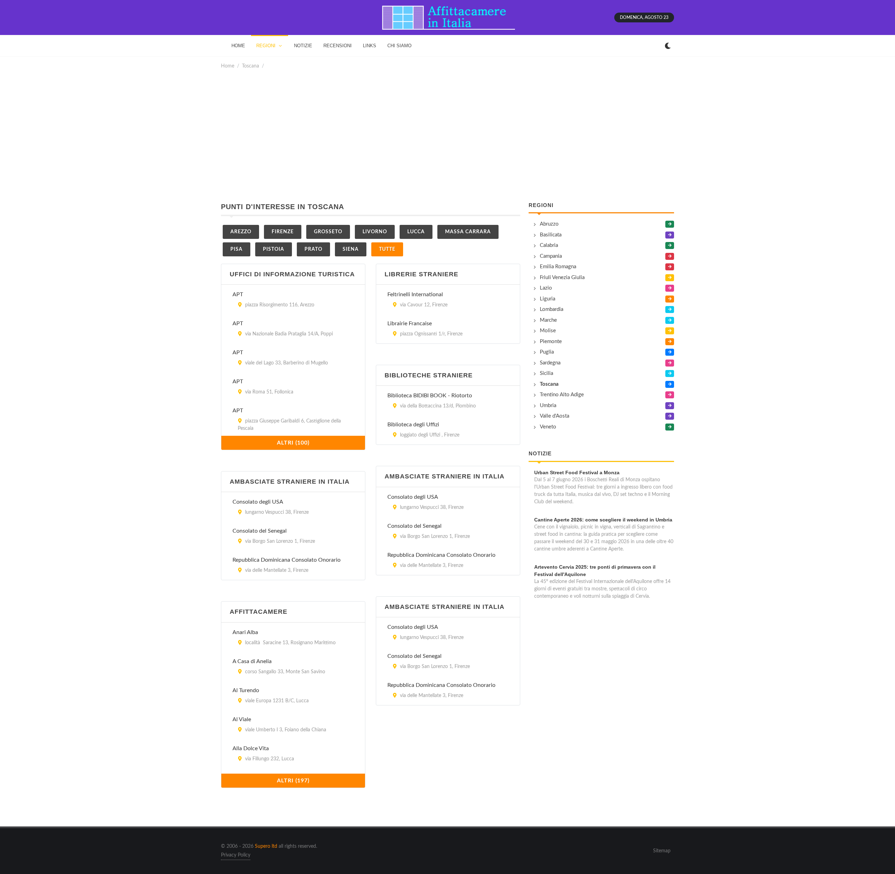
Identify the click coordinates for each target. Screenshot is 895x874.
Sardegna (550, 362)
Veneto (548, 426)
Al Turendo (245, 690)
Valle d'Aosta (554, 416)
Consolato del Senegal (414, 526)
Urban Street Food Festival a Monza (577, 472)
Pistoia (273, 249)
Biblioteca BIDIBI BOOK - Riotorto (429, 395)
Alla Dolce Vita (250, 748)
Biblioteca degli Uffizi (413, 424)
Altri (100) (293, 443)
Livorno (375, 231)
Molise (548, 330)
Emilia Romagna (558, 266)
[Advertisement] (447, 136)
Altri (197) (293, 780)
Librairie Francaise (409, 323)
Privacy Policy (235, 855)
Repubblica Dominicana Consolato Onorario (441, 555)
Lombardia (551, 309)
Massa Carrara (468, 231)
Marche (548, 320)
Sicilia (546, 373)
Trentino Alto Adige (562, 394)
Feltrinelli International (415, 294)
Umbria (548, 405)
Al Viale (241, 719)
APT (237, 294)
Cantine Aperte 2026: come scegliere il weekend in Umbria (603, 520)
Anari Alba (245, 632)
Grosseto (328, 231)
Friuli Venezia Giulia (562, 277)
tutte (387, 249)
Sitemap (662, 850)
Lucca (416, 231)
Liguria (547, 298)
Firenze (283, 231)
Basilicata (550, 234)
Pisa (236, 249)
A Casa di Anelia (252, 661)
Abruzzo (549, 224)
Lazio (546, 288)
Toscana (250, 66)
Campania (551, 256)
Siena (351, 249)
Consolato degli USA (412, 497)
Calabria (549, 245)
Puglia (547, 352)
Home (227, 66)
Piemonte (551, 341)
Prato (313, 249)
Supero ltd (266, 846)
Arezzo (240, 231)
